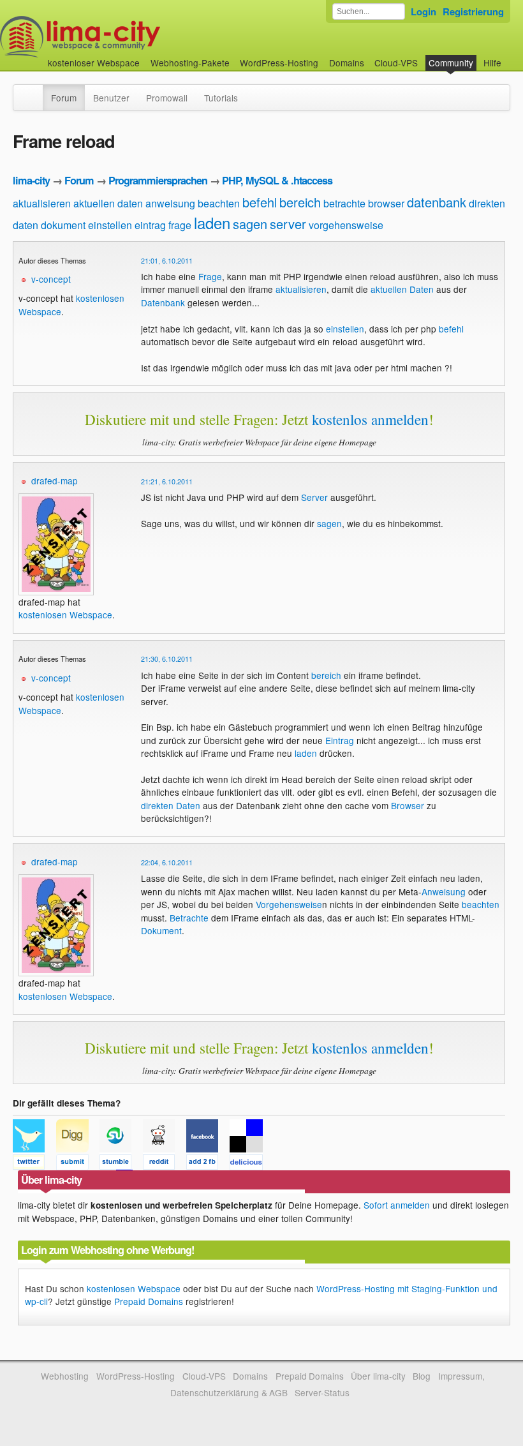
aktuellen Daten (402, 289)
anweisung (170, 203)
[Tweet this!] (34, 1164)
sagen (250, 223)
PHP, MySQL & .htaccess (277, 180)
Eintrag (339, 740)
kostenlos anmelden (370, 419)
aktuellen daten (108, 203)
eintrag (150, 225)
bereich (300, 202)
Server (314, 497)
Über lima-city (378, 1375)
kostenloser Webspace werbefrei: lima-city (127, 36)
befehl (259, 202)
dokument (63, 225)
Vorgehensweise (289, 904)
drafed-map (54, 480)
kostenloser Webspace (94, 62)
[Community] (34, 91)
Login (423, 11)
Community (451, 62)
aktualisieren (42, 203)
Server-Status (322, 1392)
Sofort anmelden (397, 1204)
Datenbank (163, 302)
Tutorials (221, 97)
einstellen (110, 225)
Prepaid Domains (148, 1301)
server (288, 223)
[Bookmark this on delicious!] (250, 1164)
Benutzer (111, 97)
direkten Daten (170, 805)
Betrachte (189, 917)
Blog (422, 1375)
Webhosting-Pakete (190, 62)
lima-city (31, 180)
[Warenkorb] (511, 56)
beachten (219, 203)
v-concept (51, 278)
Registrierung (473, 11)
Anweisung (444, 891)
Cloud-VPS (396, 62)
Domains (346, 62)
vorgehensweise (346, 225)
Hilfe (492, 62)
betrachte (344, 203)
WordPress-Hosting (279, 62)
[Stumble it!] (121, 1164)
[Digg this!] (77, 1164)
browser (386, 203)
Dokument (161, 930)
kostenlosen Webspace (65, 614)
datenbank (436, 202)
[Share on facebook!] (208, 1164)
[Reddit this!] (164, 1164)
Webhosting (65, 1375)
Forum (64, 97)
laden (212, 222)
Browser (407, 805)
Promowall (167, 97)
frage (179, 225)
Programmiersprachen (157, 180)
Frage (210, 276)
